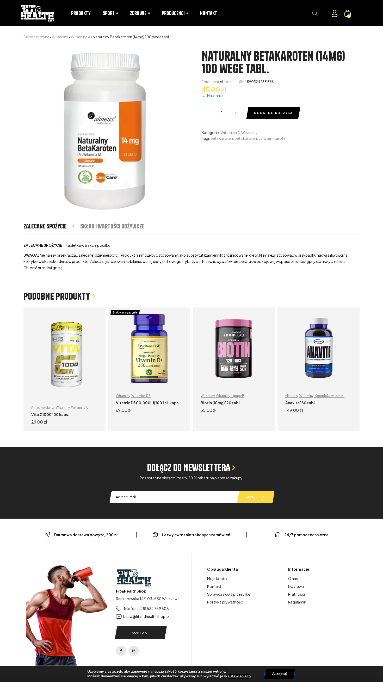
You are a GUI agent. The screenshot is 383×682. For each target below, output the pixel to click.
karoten (281, 138)
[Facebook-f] (121, 651)
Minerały (291, 396)
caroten (265, 138)
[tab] (51, 226)
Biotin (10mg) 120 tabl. (221, 402)
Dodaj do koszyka (273, 112)
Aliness (225, 82)
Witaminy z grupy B (230, 396)
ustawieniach (239, 676)
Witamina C (80, 407)
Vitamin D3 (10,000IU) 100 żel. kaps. (148, 402)
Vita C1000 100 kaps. (50, 414)
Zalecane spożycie (45, 226)
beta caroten (222, 138)
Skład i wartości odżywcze (112, 226)
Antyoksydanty (42, 407)
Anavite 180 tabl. (300, 402)
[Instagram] (134, 651)
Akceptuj (279, 673)
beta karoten (245, 138)
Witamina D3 (141, 396)
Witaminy (60, 36)
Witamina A (80, 36)
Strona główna (36, 36)
